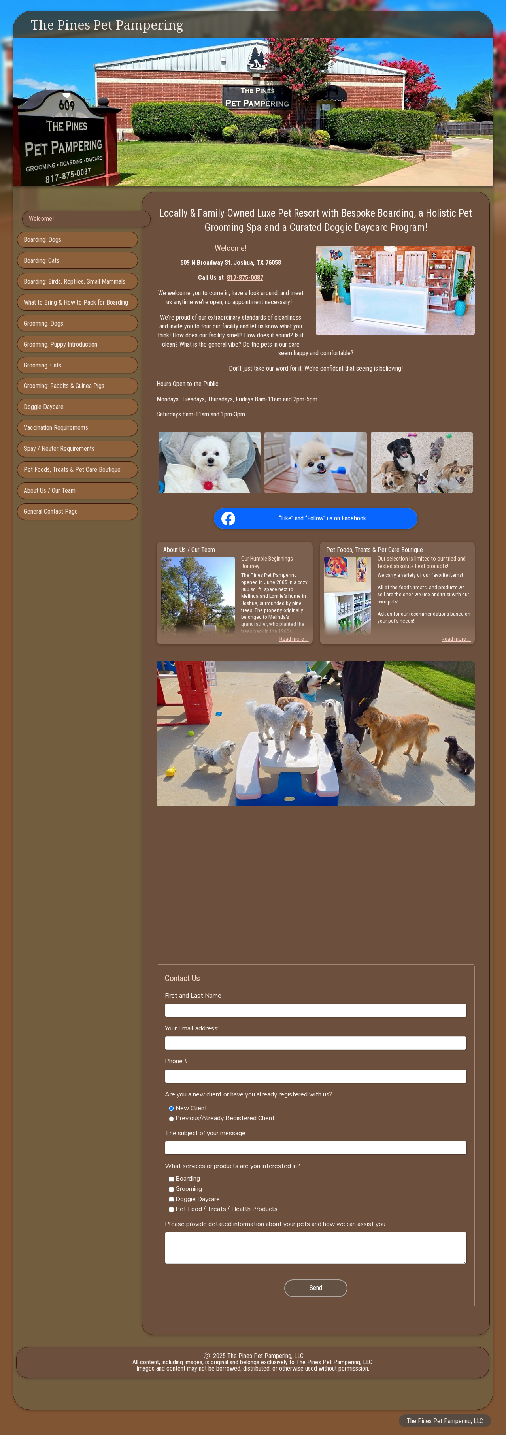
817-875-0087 (245, 277)
